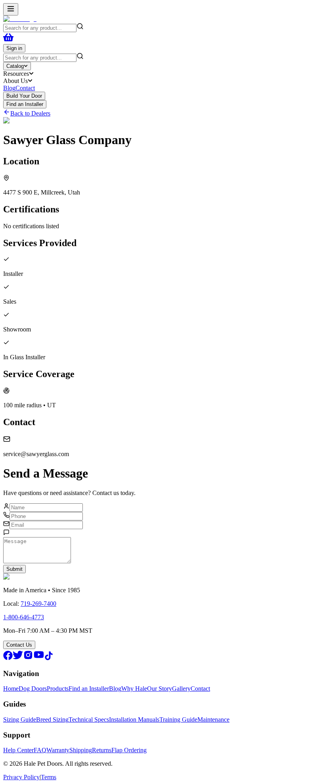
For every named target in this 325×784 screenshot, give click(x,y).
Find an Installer (24, 104)
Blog (9, 88)
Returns (101, 750)
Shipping (80, 750)
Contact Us (19, 645)
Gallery (181, 688)
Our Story (159, 688)
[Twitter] (18, 658)
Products (58, 688)
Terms (48, 777)
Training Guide (178, 719)
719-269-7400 (38, 603)
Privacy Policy (21, 777)
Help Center (18, 750)
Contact (25, 88)
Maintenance (213, 719)
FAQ (40, 750)
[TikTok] (48, 658)
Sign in (14, 48)
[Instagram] (28, 658)
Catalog (15, 66)
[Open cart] (8, 40)
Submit (14, 569)
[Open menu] (10, 9)
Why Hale (134, 688)
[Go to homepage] (19, 18)
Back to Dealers (30, 113)
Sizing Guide (19, 719)
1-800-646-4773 (23, 617)
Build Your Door (24, 96)
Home (11, 688)
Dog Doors (33, 688)
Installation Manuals (134, 719)
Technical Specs (89, 719)
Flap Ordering (129, 750)
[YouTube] (38, 658)
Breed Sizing (52, 719)
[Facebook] (8, 658)
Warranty (57, 750)
